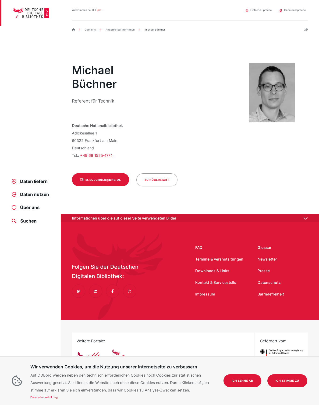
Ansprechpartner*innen (120, 29)
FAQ (198, 247)
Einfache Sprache (261, 10)
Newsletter (267, 259)
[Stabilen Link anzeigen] (304, 29)
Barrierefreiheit (271, 294)
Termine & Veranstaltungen (219, 259)
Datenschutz (269, 282)
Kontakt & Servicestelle (215, 282)
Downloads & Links (212, 270)
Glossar (264, 247)
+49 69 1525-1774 (96, 155)
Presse (264, 270)
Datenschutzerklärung (44, 397)
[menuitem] (33, 181)
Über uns (90, 29)
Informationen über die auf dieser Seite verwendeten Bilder (124, 218)
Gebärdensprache (295, 10)
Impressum (205, 294)
